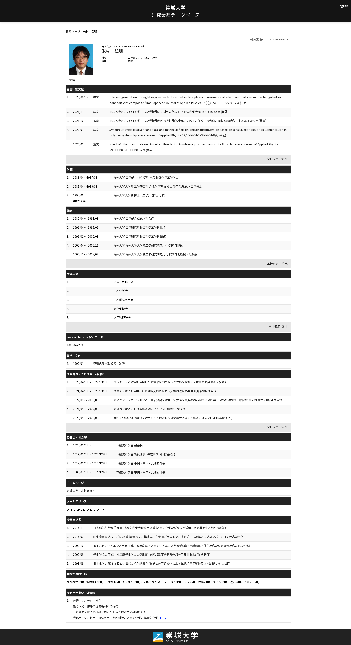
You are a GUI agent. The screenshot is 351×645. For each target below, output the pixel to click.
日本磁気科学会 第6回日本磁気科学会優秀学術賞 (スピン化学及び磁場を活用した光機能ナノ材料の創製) (159, 528)
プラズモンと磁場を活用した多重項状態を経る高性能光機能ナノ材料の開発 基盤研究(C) (170, 382)
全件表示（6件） (279, 326)
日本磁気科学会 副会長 (128, 445)
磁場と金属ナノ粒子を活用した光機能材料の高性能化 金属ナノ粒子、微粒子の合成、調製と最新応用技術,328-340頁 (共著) (187, 121)
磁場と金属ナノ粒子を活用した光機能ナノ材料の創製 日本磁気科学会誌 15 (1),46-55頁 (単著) (169, 112)
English (343, 6)
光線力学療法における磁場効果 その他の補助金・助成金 (149, 409)
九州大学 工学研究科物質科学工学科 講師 (140, 236)
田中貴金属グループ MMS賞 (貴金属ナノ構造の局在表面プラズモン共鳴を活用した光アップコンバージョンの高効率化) (168, 537)
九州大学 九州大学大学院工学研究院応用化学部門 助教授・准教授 (155, 254)
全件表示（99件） (278, 159)
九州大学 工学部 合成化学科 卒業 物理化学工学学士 (146, 177)
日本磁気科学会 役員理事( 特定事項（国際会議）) (144, 454)
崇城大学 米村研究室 (81, 491)
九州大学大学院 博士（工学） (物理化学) (139, 195)
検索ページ (73, 31)
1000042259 (75, 345)
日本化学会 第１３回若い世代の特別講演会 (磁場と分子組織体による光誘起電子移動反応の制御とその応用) (161, 563)
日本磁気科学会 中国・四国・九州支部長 (139, 463)
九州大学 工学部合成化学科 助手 (134, 218)
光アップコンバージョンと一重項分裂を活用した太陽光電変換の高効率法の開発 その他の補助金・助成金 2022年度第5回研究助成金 (198, 400)
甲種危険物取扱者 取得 (109, 363)
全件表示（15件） (278, 263)
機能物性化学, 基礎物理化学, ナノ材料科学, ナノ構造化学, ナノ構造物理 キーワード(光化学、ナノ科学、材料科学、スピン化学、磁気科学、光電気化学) (163, 582)
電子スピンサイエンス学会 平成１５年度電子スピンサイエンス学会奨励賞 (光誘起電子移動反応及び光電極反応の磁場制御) (171, 546)
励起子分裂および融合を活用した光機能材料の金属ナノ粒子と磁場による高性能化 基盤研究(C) (174, 418)
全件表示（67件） (278, 427)
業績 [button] (72, 80)
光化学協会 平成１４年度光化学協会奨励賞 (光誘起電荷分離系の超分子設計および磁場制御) (151, 554)
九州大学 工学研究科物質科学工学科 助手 (140, 227)
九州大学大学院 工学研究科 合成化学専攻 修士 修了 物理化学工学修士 (158, 186)
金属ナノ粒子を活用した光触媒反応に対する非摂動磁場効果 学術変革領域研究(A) (165, 391)
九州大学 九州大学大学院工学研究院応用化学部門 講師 (148, 245)
